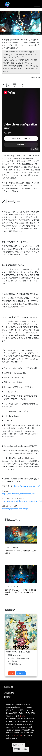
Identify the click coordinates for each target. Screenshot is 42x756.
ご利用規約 (7, 697)
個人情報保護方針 (9, 693)
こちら (22, 716)
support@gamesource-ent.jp (15, 508)
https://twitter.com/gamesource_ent (18, 493)
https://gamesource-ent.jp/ (27, 486)
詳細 (11, 673)
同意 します (18, 744)
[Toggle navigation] (37, 4)
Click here (18, 735)
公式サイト (21, 673)
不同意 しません (21, 749)
